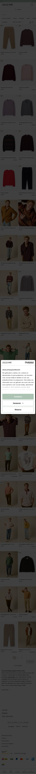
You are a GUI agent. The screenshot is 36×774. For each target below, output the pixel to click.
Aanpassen (17, 403)
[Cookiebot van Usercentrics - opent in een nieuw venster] (25, 362)
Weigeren (18, 409)
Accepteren (18, 396)
